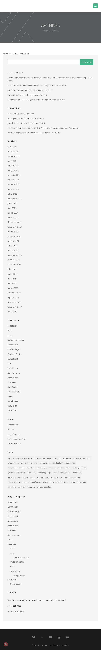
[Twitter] (34, 637)
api (9, 458)
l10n (35, 472)
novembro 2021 (15, 198)
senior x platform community (36, 482)
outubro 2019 (14, 260)
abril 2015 (12, 311)
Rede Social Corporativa (39, 477)
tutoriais (58, 482)
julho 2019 (12, 269)
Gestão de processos (17, 472)
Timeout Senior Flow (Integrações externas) (27, 95)
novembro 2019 (15, 255)
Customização (14, 349)
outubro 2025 (14, 156)
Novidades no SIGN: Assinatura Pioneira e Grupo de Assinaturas (50, 128)
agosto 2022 (13, 189)
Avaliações (80, 458)
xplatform (22, 487)
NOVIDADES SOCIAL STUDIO (33, 123)
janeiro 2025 (13, 165)
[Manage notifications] (6, 644)
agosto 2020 (13, 241)
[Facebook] (42, 637)
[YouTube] (50, 637)
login (50, 472)
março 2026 (13, 151)
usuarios (73, 482)
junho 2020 (13, 245)
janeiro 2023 (13, 180)
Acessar (11, 429)
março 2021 (13, 213)
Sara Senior (13, 387)
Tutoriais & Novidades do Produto (45, 132)
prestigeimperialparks (17, 118)
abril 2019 (12, 283)
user (66, 482)
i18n (29, 472)
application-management (23, 458)
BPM (10, 335)
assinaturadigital (54, 458)
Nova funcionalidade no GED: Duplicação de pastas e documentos (37, 85)
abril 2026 (12, 146)
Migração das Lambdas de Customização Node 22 (30, 90)
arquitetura (40, 458)
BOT (10, 330)
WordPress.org (14, 443)
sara (62, 477)
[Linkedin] (67, 637)
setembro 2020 (14, 236)
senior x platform (15, 482)
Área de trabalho (44, 487)
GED (10, 363)
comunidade (70, 463)
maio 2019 (12, 278)
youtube (31, 487)
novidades (77, 472)
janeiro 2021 (13, 217)
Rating (25, 477)
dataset (52, 468)
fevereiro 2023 (14, 175)
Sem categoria (14, 391)
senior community (72, 477)
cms (35, 463)
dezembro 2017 (15, 302)
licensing (42, 472)
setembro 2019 (14, 264)
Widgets (82, 482)
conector (30, 468)
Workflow (12, 487)
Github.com (13, 368)
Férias (84, 468)
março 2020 (13, 250)
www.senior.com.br (16, 611)
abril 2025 (12, 161)
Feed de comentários (17, 439)
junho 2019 (13, 274)
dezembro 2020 (15, 222)
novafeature (65, 472)
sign (52, 482)
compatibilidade (56, 463)
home (45, 30)
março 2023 (13, 170)
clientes (28, 463)
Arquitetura (12, 326)
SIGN (10, 396)
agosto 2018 (13, 297)
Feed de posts (14, 434)
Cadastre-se (13, 424)
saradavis (12, 113)
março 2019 (13, 288)
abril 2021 (12, 208)
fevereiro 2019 (14, 293)
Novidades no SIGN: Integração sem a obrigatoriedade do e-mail (36, 99)
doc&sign (76, 468)
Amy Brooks (13, 128)
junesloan (12, 123)
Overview (12, 382)
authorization (68, 458)
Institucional (13, 377)
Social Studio (13, 401)
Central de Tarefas (16, 340)
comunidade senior (16, 468)
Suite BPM (12, 406)
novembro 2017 (15, 307)
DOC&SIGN (13, 359)
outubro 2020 (14, 231)
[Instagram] (59, 637)
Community (13, 344)
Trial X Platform (27, 113)
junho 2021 (13, 203)
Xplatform (12, 410)
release (54, 477)
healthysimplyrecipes (17, 132)
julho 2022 (12, 194)
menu (56, 472)
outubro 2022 (14, 184)
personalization (15, 477)
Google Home (14, 373)
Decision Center (15, 354)
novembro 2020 (15, 227)
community (43, 463)
